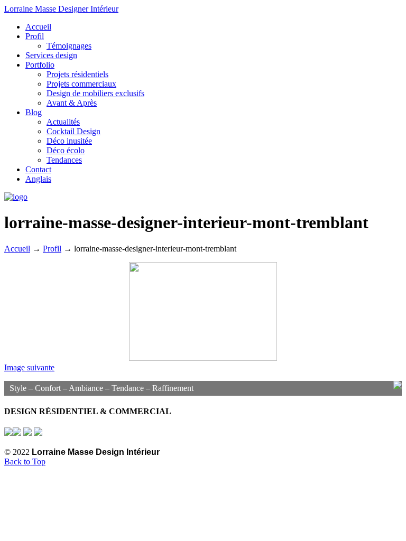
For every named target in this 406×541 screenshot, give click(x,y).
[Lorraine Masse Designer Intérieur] (15, 196)
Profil (52, 248)
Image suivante (29, 367)
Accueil (17, 248)
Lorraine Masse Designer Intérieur (61, 8)
